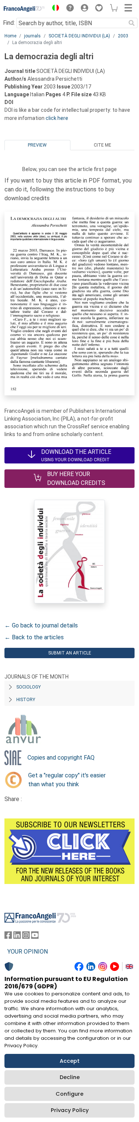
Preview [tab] (37, 145)
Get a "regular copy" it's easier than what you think (67, 780)
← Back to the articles (34, 637)
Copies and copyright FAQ (61, 757)
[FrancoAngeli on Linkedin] (17, 936)
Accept (70, 1061)
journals (32, 35)
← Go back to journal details (41, 625)
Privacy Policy (70, 1110)
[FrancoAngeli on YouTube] (35, 936)
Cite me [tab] (102, 145)
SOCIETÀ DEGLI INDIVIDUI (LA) (79, 35)
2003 (123, 35)
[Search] (132, 23)
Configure (69, 1094)
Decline (70, 1077)
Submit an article (69, 653)
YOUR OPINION (27, 951)
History (25, 699)
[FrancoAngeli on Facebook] (8, 936)
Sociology (28, 687)
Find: (9, 22)
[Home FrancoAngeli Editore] (24, 9)
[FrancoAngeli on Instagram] (26, 936)
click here (57, 118)
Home (10, 35)
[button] (54, 9)
